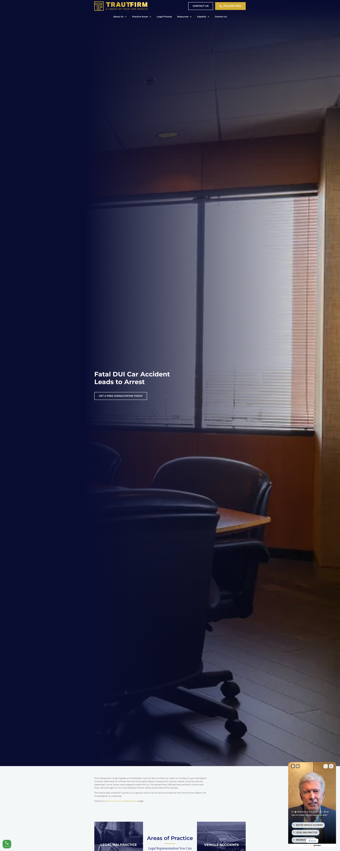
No (165, 432)
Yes (174, 432)
